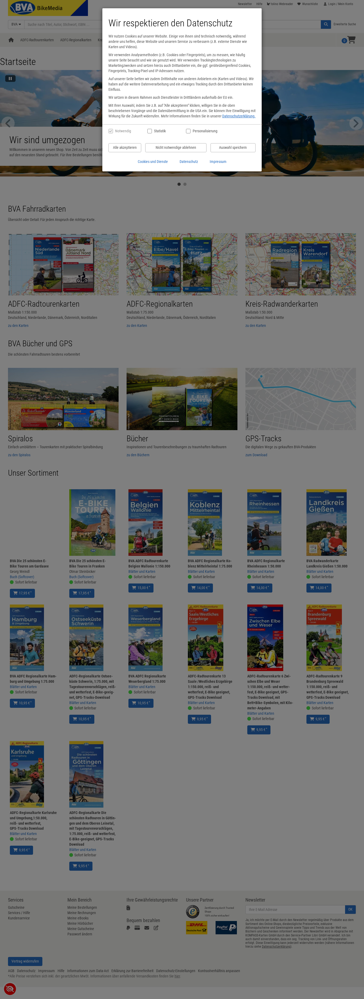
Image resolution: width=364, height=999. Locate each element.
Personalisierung (205, 131)
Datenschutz (189, 161)
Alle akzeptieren (125, 147)
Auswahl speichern (233, 147)
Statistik (160, 131)
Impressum (218, 161)
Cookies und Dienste (153, 161)
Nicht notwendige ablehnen (176, 147)
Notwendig (123, 131)
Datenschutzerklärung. (239, 116)
